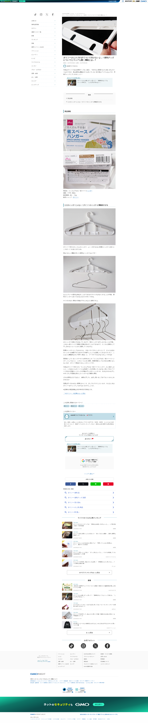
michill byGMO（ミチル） (68, 13)
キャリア (34, 81)
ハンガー (89, 191)
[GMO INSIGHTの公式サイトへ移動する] (37, 674)
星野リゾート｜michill (38, 47)
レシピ (33, 58)
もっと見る (89, 632)
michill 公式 (111, 590)
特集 (33, 43)
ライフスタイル (36, 62)
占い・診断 (35, 77)
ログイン (34, 28)
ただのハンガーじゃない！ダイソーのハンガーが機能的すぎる (85, 102)
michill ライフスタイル (72, 66)
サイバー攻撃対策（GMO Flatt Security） (76, 682)
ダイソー (76, 197)
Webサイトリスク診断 (73, 680)
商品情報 (70, 98)
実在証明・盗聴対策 (34, 682)
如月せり (114, 609)
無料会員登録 (35, 24)
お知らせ (34, 20)
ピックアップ (35, 84)
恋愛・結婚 (35, 73)
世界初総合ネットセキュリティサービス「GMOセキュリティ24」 (44, 680)
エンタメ (34, 66)
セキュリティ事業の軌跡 (99, 682)
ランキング (35, 39)
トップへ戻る (88, 474)
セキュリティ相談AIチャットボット (87, 680)
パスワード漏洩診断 (63, 680)
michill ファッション (111, 628)
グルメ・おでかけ (36, 69)
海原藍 (114, 528)
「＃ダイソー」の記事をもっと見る (74, 393)
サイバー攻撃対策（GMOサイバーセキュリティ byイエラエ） (53, 682)
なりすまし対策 (89, 682)
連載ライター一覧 (36, 32)
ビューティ (35, 54)
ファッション (35, 50)
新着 (33, 35)
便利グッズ (74, 406)
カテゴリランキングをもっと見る (89, 572)
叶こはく (114, 566)
